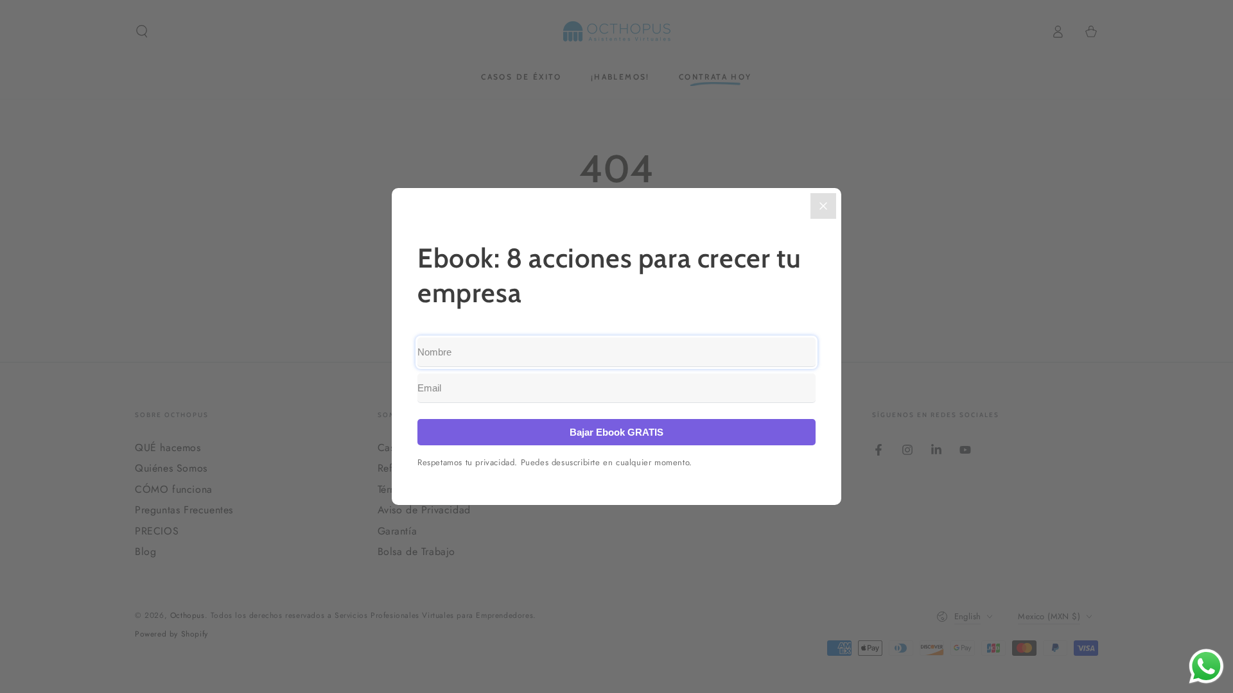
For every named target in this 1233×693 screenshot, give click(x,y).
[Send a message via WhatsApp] (1206, 666)
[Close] (823, 206)
